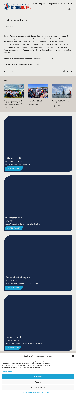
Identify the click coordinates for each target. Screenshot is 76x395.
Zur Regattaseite (14, 168)
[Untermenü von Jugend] (46, 3)
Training (36, 64)
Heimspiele (14, 64)
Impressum (50, 392)
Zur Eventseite (13, 347)
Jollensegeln (23, 64)
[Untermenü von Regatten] (58, 3)
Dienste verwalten (8, 371)
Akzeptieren (38, 376)
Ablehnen (38, 382)
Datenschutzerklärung (39, 392)
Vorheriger (10, 71)
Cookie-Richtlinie (27, 392)
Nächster (66, 71)
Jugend (30, 64)
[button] (73, 356)
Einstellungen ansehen (38, 387)
